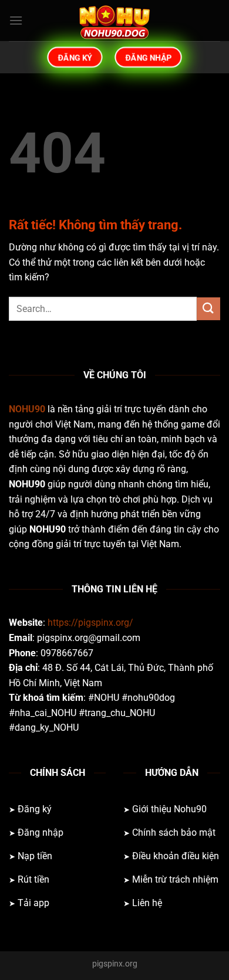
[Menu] (16, 20)
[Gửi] (208, 308)
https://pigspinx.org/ (90, 622)
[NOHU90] (114, 20)
